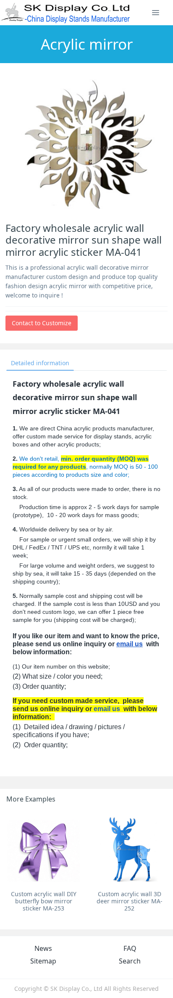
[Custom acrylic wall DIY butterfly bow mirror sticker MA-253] (43, 849)
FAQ (129, 948)
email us (129, 644)
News (43, 948)
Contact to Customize (41, 323)
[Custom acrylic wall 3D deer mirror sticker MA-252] (129, 849)
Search (130, 961)
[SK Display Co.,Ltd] (65, 12)
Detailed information (40, 363)
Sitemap (43, 961)
